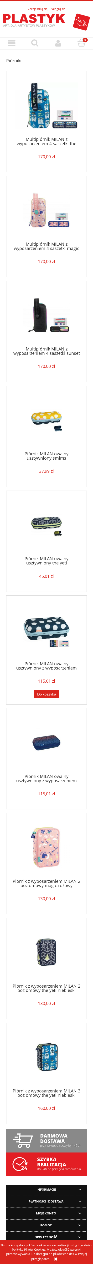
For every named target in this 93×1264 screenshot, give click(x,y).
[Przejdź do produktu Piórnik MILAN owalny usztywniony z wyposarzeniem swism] (46, 630)
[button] (11, 43)
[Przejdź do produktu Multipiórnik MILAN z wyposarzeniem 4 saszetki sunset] (46, 315)
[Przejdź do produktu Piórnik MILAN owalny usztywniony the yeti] (46, 525)
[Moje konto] (58, 43)
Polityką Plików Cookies (28, 1249)
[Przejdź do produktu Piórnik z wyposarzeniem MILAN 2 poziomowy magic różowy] (46, 847)
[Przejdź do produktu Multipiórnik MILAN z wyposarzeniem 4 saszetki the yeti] (46, 105)
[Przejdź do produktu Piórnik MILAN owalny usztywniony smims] (46, 420)
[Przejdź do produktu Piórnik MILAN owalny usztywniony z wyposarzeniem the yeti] (46, 743)
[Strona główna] (46, 21)
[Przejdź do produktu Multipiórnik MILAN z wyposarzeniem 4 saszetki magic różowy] (46, 210)
